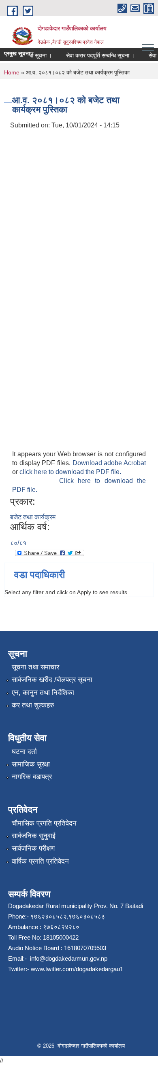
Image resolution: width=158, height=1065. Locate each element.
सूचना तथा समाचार (35, 667)
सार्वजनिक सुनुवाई (34, 836)
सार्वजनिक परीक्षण (33, 848)
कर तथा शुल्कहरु (33, 705)
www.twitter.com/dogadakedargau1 (76, 968)
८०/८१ (18, 543)
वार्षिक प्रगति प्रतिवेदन (40, 861)
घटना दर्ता (24, 752)
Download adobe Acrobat (109, 462)
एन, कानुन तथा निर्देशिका (43, 693)
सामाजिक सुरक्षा (31, 764)
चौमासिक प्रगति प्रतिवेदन (44, 823)
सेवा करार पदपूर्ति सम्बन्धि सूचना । (97, 55)
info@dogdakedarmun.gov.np (67, 958)
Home (11, 72)
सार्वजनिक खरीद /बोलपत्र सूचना (52, 680)
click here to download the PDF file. (70, 471)
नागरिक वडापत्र (32, 777)
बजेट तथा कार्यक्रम (33, 517)
